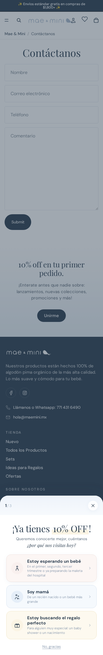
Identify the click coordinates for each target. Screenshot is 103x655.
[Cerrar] (93, 505)
